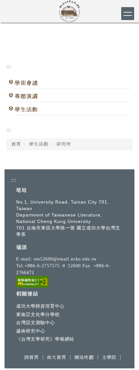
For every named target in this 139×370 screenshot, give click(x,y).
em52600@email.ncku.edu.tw (65, 258)
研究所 (64, 144)
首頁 (16, 144)
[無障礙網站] (32, 281)
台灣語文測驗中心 (35, 322)
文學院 (109, 357)
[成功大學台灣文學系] (69, 10)
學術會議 (26, 83)
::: (8, 66)
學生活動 (26, 110)
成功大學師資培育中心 (40, 306)
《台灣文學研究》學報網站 (45, 339)
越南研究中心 (30, 330)
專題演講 (26, 96)
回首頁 (31, 357)
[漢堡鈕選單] (127, 13)
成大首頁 (56, 357)
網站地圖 (84, 357)
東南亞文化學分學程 (38, 314)
